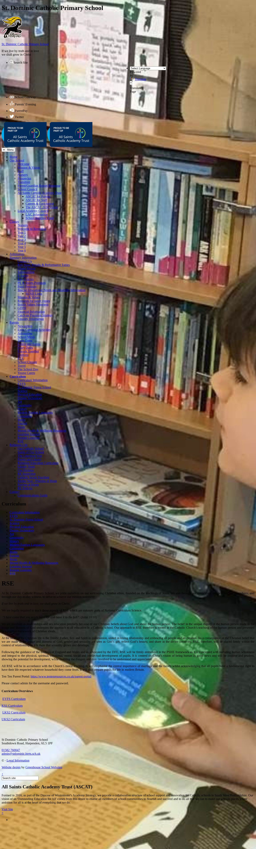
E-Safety (23, 275)
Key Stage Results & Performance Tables (44, 265)
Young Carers (26, 373)
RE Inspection (27, 473)
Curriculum (18, 376)
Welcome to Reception (32, 229)
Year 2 (22, 236)
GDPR (22, 308)
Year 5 (22, 247)
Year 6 (22, 250)
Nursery (23, 174)
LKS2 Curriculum (13, 712)
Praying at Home (28, 484)
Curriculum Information (33, 380)
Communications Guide (33, 495)
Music (21, 427)
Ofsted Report (26, 268)
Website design (11, 767)
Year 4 (22, 243)
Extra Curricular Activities (34, 329)
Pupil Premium (27, 286)
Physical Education (30, 394)
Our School (17, 160)
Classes (14, 221)
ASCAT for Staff (36, 200)
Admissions (17, 254)
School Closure (27, 362)
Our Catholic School (31, 448)
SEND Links (34, 293)
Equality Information (31, 319)
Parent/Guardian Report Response (39, 185)
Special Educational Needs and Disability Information (51, 290)
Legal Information (18, 760)
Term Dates (25, 340)
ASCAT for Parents (38, 196)
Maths (21, 419)
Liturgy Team (26, 466)
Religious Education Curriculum (38, 463)
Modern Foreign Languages (35, 412)
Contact (14, 491)
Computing (25, 416)
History (22, 409)
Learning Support (29, 434)
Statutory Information (23, 257)
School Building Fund (40, 218)
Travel (22, 365)
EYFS (22, 383)
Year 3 (22, 239)
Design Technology (30, 398)
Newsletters (25, 326)
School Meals (26, 337)
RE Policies (25, 488)
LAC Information (37, 214)
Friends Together (28, 351)
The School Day (28, 369)
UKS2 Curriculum (13, 719)
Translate (140, 79)
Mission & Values (29, 297)
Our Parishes (26, 470)
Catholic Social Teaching (33, 477)
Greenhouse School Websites (43, 767)
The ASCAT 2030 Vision (42, 207)
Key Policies (26, 279)
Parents (14, 322)
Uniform (23, 355)
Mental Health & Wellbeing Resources (42, 430)
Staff (21, 171)
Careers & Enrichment (40, 203)
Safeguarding (26, 272)
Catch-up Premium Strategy (35, 315)
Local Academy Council (33, 211)
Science (22, 391)
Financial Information (31, 311)
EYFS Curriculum (14, 699)
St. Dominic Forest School (34, 387)
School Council (27, 189)
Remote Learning (29, 437)
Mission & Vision (29, 167)
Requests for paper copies (34, 301)
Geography (25, 405)
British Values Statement (33, 304)
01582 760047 (11, 750)
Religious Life (19, 445)
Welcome (23, 164)
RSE (21, 441)
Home (13, 156)
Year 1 (22, 232)
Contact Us (25, 261)
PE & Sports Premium (32, 283)
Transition (24, 182)
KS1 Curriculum (12, 705)
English (22, 423)
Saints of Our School (31, 452)
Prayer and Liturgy (29, 459)
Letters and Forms (29, 344)
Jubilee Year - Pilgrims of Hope (37, 481)
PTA (21, 358)
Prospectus (24, 178)
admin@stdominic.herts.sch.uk (21, 753)
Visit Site (7, 809)
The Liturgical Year (30, 455)
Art (20, 401)
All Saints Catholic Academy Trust (39, 192)
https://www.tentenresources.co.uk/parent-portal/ (61, 676)
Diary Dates (25, 347)
